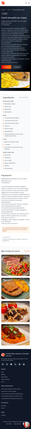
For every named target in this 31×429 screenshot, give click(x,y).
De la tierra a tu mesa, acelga (8, 391)
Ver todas (27, 251)
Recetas (3, 9)
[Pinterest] (23, 364)
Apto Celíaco (4, 377)
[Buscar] (26, 3)
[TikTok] (19, 364)
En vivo (3, 408)
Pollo (2, 372)
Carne (2, 381)
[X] (15, 364)
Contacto (3, 415)
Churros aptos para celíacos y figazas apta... (12, 393)
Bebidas (3, 374)
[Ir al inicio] (3, 3)
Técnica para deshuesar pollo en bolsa (11, 389)
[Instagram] (6, 364)
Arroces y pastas (5, 379)
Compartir (17, 67)
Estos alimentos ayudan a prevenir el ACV (11, 396)
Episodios (3, 405)
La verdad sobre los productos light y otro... (12, 398)
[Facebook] (2, 364)
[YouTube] (11, 364)
